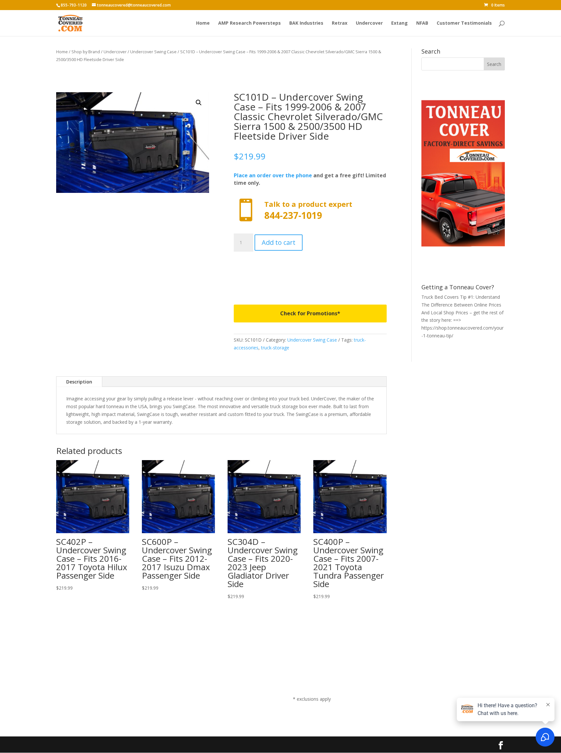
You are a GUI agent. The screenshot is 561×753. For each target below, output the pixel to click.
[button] (199, 102)
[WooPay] (310, 272)
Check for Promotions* (310, 313)
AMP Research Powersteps (249, 23)
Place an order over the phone (273, 175)
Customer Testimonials (464, 23)
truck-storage (275, 348)
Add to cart (278, 242)
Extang (399, 23)
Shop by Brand (85, 52)
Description (79, 382)
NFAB (422, 23)
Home (203, 23)
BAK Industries (306, 23)
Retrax (339, 23)
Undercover (369, 23)
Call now (310, 210)
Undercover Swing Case (153, 52)
